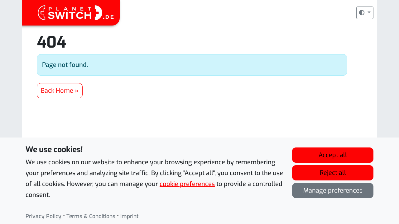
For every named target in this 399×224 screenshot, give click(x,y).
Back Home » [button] (60, 90)
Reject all (333, 173)
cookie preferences (187, 184)
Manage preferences (333, 190)
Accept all (333, 155)
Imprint (129, 216)
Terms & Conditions (90, 216)
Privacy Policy (43, 216)
